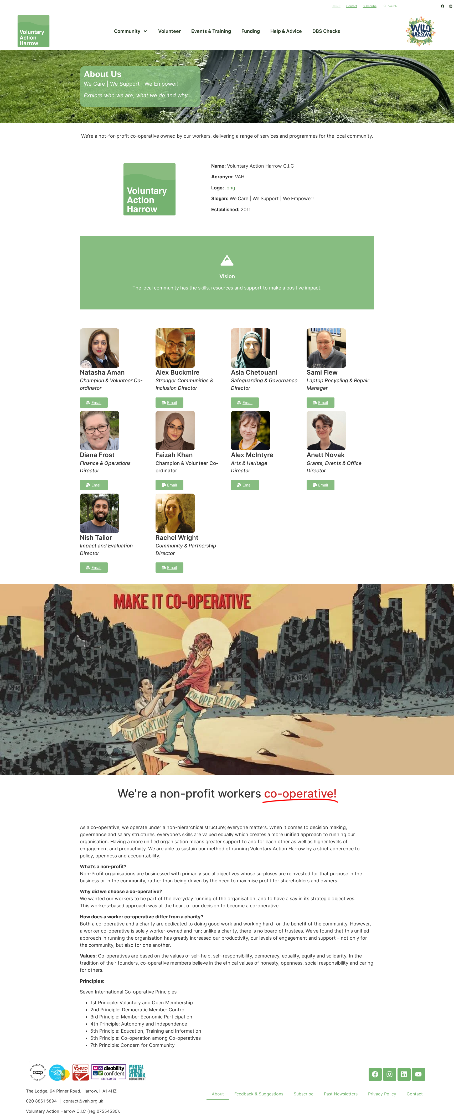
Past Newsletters (341, 1093)
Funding (250, 31)
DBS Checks (326, 31)
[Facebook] (442, 6)
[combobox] (409, 6)
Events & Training (211, 31)
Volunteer (169, 31)
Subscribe (369, 6)
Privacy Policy (382, 1093)
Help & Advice (286, 31)
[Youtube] (418, 1074)
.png (230, 187)
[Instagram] (450, 6)
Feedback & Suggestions (258, 1093)
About (336, 6)
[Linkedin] (404, 1074)
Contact (351, 6)
